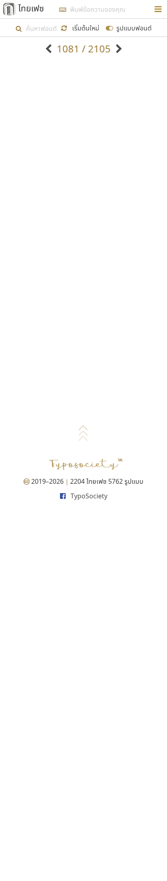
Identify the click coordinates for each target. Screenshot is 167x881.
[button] (81, 27)
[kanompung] (117, 48)
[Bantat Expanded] (49, 48)
